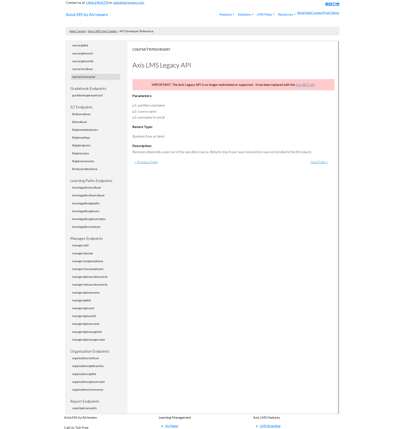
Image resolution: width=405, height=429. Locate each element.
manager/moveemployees (88, 269)
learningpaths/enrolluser (86, 187)
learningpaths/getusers (86, 211)
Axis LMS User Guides (102, 31)
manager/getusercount (85, 323)
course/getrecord (82, 53)
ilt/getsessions (80, 153)
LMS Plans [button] (264, 14)
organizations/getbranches (88, 366)
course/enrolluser (82, 69)
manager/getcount (83, 308)
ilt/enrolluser (79, 122)
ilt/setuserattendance (84, 169)
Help (307, 13)
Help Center (77, 31)
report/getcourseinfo (84, 408)
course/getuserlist (82, 61)
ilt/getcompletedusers (85, 129)
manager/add (80, 245)
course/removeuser (84, 76)
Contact (317, 13)
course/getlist (80, 45)
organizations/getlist (84, 374)
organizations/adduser (85, 358)
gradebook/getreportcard (87, 95)
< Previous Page (146, 162)
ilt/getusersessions (83, 161)
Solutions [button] (244, 14)
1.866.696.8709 (97, 2)
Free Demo (331, 13)
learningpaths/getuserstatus (88, 219)
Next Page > (319, 162)
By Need (171, 426)
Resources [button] (285, 14)
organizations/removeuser (88, 389)
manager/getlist (81, 300)
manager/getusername (86, 292)
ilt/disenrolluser (81, 114)
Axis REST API (305, 84)
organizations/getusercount (88, 381)
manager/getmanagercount (88, 339)
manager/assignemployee (87, 261)
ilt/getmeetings (81, 137)
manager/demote (82, 253)
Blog (300, 13)
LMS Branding (270, 426)
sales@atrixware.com (128, 2)
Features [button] (225, 14)
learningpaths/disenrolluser (88, 195)
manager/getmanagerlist (87, 331)
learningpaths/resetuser (86, 226)
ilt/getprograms (81, 145)
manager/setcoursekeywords (89, 284)
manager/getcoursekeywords (90, 276)
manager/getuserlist (84, 316)
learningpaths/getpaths (86, 203)
